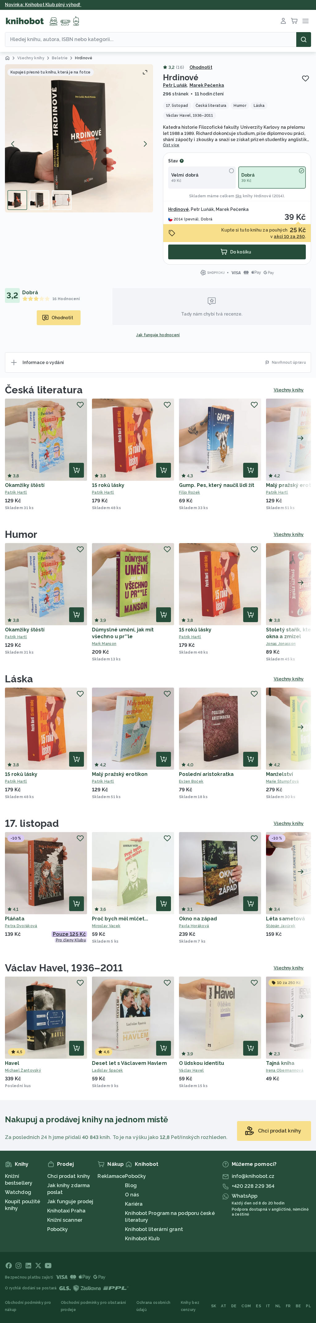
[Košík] (294, 21)
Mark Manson (104, 644)
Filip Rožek (189, 492)
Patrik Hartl (16, 492)
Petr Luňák (175, 85)
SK (213, 1306)
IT (268, 1306)
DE (234, 1306)
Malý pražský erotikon (120, 774)
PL (308, 1306)
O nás (132, 1195)
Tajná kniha (280, 1063)
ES (258, 1306)
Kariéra (134, 1204)
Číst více (171, 145)
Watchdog (18, 1192)
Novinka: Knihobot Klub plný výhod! (43, 4)
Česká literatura (44, 390)
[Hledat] (303, 39)
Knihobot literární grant (154, 1229)
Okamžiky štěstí (25, 485)
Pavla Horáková (194, 926)
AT (223, 1306)
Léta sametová (285, 919)
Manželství (279, 774)
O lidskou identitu (201, 1063)
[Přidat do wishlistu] (305, 78)
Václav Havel (191, 1070)
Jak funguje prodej (70, 1201)
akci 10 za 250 (289, 236)
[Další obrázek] (145, 143)
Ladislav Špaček (107, 1070)
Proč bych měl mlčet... (120, 919)
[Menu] (305, 21)
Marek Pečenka (206, 85)
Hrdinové (262, 196)
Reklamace (111, 1176)
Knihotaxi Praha (66, 1211)
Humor (21, 534)
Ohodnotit (200, 67)
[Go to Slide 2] (39, 200)
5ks (238, 196)
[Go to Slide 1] (17, 200)
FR (288, 1306)
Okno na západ (198, 919)
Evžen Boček (191, 781)
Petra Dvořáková (21, 926)
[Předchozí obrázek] (13, 143)
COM (246, 1306)
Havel (12, 1063)
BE (298, 1306)
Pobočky (57, 1229)
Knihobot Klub (142, 1238)
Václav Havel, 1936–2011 (64, 967)
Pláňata (14, 919)
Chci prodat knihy (68, 1176)
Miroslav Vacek (106, 926)
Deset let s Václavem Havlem (129, 1063)
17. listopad (32, 823)
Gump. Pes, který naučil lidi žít (216, 485)
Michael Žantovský (23, 1070)
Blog (130, 1185)
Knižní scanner (64, 1220)
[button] (79, 138)
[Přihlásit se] (283, 21)
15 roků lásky (108, 485)
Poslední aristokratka (206, 774)
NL (278, 1306)
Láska (19, 679)
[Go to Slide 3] (62, 200)
